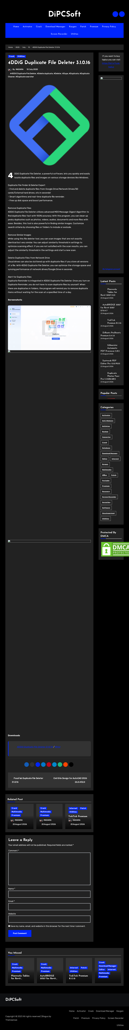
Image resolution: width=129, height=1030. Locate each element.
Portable (105, 480)
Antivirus (106, 426)
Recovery (106, 491)
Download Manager (55, 27)
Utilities (21, 56)
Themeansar (11, 1020)
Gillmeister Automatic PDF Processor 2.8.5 (110, 348)
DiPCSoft (64, 14)
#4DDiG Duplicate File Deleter (23, 74)
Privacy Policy (109, 27)
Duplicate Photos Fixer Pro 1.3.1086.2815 (110, 376)
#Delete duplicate (45, 74)
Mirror (57, 747)
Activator (27, 27)
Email (11, 901)
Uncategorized (108, 513)
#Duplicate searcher (25, 77)
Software (106, 508)
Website (12, 914)
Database (106, 448)
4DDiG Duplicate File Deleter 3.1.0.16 (35, 747)
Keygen (72, 27)
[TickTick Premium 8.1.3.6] (103, 321)
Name (11, 889)
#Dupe (65, 74)
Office (104, 475)
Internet (73, 808)
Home (16, 27)
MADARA (19, 69)
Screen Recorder (59, 34)
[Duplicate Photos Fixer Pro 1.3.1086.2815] (103, 374)
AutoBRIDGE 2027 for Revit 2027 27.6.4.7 (111, 308)
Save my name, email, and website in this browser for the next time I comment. (47, 926)
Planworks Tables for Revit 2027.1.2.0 (109, 292)
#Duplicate (74, 74)
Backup (105, 431)
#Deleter (57, 74)
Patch (83, 27)
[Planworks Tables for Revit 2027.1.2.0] (103, 290)
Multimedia (17, 812)
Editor (104, 459)
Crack (39, 27)
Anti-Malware (107, 421)
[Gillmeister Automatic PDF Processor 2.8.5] (103, 346)
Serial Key (106, 502)
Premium (94, 27)
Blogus (45, 1016)
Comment (13, 850)
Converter (106, 437)
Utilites (74, 34)
